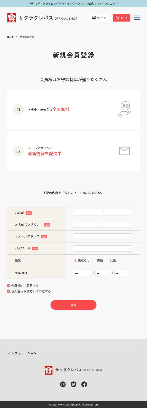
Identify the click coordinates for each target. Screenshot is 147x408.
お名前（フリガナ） (31, 224)
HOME (10, 36)
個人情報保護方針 (23, 291)
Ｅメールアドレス (30, 236)
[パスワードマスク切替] (129, 248)
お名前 (22, 212)
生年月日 (21, 273)
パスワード (25, 248)
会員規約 (17, 285)
